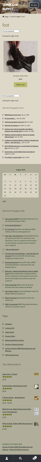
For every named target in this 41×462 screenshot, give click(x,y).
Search (20, 458)
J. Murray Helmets (11, 249)
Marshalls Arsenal (11, 262)
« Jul (4, 201)
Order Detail (9, 332)
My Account (7, 458)
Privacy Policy (10, 336)
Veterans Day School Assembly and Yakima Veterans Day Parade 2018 (19, 130)
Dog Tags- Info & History (14, 236)
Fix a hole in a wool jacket (13, 157)
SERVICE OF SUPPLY (10, 7)
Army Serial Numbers (12, 225)
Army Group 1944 (11, 219)
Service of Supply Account (14, 344)
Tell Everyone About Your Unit (14, 122)
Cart (31, 456)
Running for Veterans (12, 125)
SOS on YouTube (11, 285)
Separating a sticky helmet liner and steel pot (20, 152)
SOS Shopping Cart (12, 355)
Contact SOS (9, 328)
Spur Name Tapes (11, 291)
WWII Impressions (11, 304)
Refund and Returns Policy (14, 340)
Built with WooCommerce (19, 450)
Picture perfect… (10, 118)
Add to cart (20, 85)
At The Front (9, 229)
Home (7, 17)
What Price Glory (11, 298)
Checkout (8, 324)
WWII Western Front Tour (13, 115)
